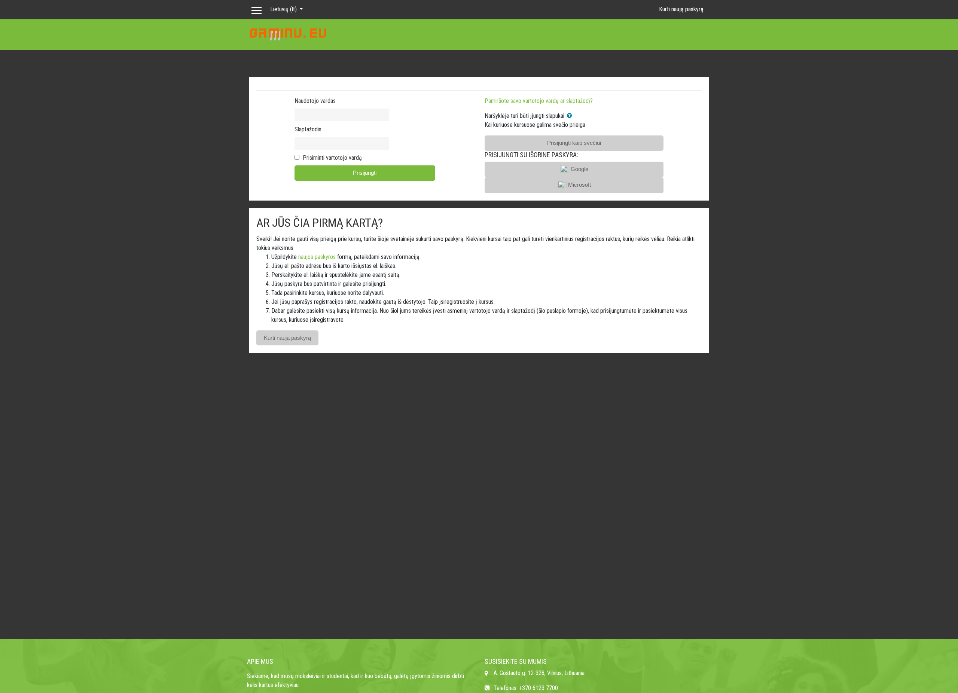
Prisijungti (364, 173)
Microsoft (579, 184)
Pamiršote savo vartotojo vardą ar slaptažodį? (539, 100)
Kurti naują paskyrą (681, 9)
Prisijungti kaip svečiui (574, 143)
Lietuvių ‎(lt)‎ (284, 9)
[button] (571, 116)
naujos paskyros (317, 256)
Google (578, 169)
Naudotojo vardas (315, 100)
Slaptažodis (308, 129)
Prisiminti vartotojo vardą (332, 157)
